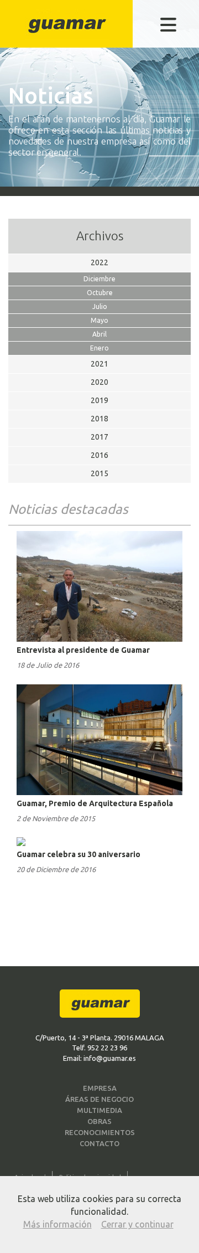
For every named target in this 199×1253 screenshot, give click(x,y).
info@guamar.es (109, 1058)
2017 (99, 436)
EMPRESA (100, 1088)
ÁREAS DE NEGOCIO (99, 1099)
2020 (99, 382)
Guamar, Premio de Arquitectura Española (95, 803)
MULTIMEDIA (99, 1110)
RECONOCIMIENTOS (100, 1132)
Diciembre (99, 278)
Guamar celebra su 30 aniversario (78, 854)
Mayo (99, 320)
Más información (57, 1224)
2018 (99, 418)
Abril (99, 334)
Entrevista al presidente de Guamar (83, 650)
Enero (99, 348)
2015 (99, 473)
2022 (99, 262)
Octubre (100, 292)
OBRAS (99, 1121)
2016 (99, 455)
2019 (99, 400)
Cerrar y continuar (137, 1224)
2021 (99, 363)
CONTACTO (99, 1143)
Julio (99, 306)
